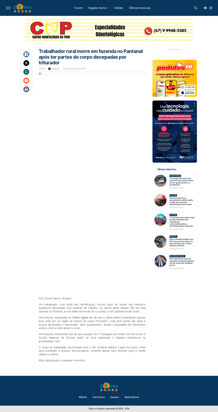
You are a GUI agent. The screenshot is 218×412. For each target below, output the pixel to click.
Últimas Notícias (140, 8)
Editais (118, 8)
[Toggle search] (195, 8)
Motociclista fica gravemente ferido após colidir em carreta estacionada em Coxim (181, 201)
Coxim (78, 8)
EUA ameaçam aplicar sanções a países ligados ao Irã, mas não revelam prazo (182, 262)
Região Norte (97, 8)
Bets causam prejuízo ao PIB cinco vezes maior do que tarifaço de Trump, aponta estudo (181, 242)
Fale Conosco (99, 397)
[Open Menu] (8, 8)
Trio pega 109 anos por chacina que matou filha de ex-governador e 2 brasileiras (181, 181)
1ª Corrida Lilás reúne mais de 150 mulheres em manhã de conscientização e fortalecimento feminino (182, 222)
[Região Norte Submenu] (109, 8)
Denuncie (115, 397)
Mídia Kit (83, 397)
